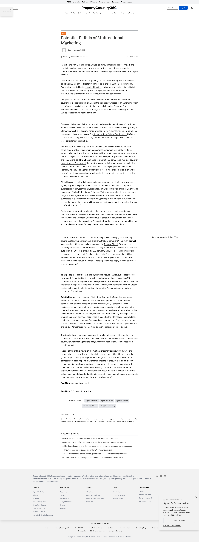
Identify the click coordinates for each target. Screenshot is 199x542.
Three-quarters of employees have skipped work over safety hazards (93, 457)
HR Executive (81, 531)
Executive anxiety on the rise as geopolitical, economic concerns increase (95, 454)
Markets (36, 498)
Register (183, 8)
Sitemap (63, 508)
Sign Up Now (179, 520)
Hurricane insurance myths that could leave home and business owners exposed (98, 446)
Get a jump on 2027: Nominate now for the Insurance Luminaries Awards (95, 442)
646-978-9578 (81, 479)
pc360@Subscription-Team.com (45, 481)
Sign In (141, 491)
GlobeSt (110, 528)
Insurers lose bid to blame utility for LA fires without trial (88, 450)
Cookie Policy (118, 492)
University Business (115, 531)
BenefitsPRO (79, 528)
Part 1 (65, 65)
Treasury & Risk (125, 528)
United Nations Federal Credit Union (110, 134)
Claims (35, 495)
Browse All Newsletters (172, 526)
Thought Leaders (126, 2)
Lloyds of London (93, 87)
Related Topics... (75, 401)
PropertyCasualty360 (62, 528)
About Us (89, 492)
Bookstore (115, 2)
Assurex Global (111, 244)
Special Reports (39, 508)
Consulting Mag (141, 528)
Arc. (80, 537)
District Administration (97, 531)
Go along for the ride (82, 391)
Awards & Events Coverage (43, 515)
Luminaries (76, 2)
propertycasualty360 (77, 50)
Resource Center (104, 2)
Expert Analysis (39, 512)
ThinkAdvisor (44, 528)
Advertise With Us (93, 495)
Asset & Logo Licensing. (126, 421)
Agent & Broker (39, 492)
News (64, 34)
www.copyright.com (112, 419)
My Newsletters (145, 501)
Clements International (122, 84)
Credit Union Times (95, 528)
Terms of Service (119, 495)
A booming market (80, 383)
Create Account (145, 494)
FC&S (69, 2)
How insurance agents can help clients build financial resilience (91, 438)
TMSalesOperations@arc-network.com (83, 421)
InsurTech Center (39, 505)
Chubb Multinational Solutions (85, 192)
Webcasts (93, 2)
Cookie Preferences (125, 537)
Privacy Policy (118, 498)
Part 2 (75, 65)
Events (14, 8)
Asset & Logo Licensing (95, 498)
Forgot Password (145, 498)
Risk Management (39, 502)
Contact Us (90, 502)
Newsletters (172, 8)
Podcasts (85, 2)
